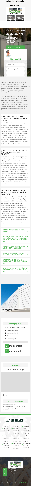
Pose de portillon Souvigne (6, 436)
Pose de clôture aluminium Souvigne (6, 444)
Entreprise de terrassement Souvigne (16, 443)
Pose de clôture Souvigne (16, 428)
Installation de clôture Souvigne (26, 436)
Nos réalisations (15, 47)
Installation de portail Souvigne (16, 436)
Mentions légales (24, 482)
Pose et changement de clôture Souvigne (26, 444)
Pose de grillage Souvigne (6, 428)
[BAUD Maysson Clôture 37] (15, 11)
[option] (10, 18)
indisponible (10, 1)
